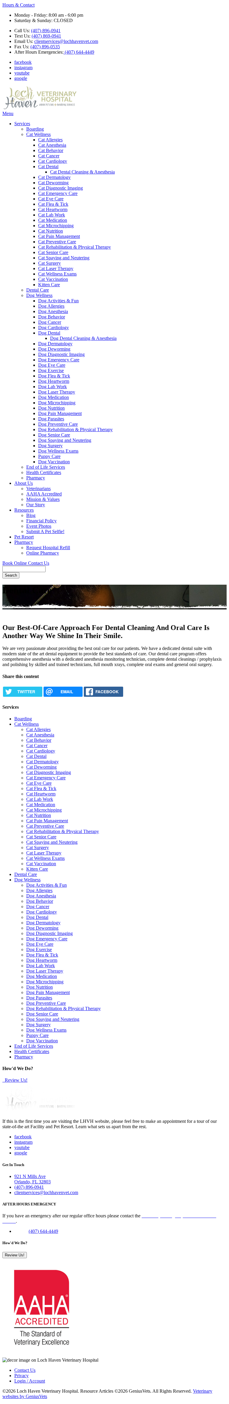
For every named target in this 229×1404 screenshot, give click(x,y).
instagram (23, 67)
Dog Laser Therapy (56, 391)
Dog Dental (49, 332)
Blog (30, 515)
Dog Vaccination (54, 461)
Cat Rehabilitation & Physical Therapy (74, 247)
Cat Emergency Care (58, 193)
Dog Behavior (51, 316)
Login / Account (29, 1380)
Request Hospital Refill (48, 547)
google (20, 78)
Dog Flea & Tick (54, 375)
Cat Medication (52, 220)
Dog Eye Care (51, 365)
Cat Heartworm (52, 209)
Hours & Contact (18, 4)
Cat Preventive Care (57, 241)
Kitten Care (49, 284)
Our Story (35, 504)
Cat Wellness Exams (57, 273)
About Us (23, 483)
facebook (23, 62)
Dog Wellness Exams (58, 450)
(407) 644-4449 (79, 52)
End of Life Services (45, 467)
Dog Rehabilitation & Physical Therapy (75, 429)
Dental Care (37, 289)
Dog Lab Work (52, 386)
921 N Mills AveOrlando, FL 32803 (32, 1179)
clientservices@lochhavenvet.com (66, 41)
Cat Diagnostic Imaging (60, 188)
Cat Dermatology (54, 177)
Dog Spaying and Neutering (64, 440)
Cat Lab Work (51, 214)
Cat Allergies (50, 139)
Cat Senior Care (53, 252)
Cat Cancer (48, 155)
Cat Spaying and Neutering (63, 257)
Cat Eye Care (51, 198)
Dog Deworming (54, 349)
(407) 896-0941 (46, 30)
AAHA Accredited (44, 493)
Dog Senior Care (54, 434)
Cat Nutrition (50, 230)
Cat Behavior (50, 150)
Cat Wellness (38, 134)
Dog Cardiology (53, 327)
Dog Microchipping (56, 402)
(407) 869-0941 (46, 35)
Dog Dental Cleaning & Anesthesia (83, 338)
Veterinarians (38, 488)
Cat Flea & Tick (53, 204)
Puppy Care (49, 456)
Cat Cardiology (52, 161)
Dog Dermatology (55, 343)
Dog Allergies (51, 306)
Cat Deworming (53, 182)
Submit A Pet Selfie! (45, 531)
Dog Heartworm (53, 381)
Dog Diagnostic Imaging (61, 354)
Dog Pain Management (60, 413)
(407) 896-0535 (45, 46)
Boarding (35, 128)
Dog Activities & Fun (58, 300)
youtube (22, 72)
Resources (24, 510)
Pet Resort (24, 536)
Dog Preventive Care (58, 424)
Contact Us (38, 563)
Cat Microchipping (56, 225)
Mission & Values (43, 499)
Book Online (15, 563)
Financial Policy (41, 520)
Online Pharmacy (42, 552)
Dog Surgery (50, 445)
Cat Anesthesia (52, 145)
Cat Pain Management (59, 236)
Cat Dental (48, 166)
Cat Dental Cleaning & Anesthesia (82, 171)
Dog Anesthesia (53, 311)
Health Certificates (43, 472)
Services (22, 123)
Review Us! (15, 1080)
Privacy (21, 1375)
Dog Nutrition (51, 408)
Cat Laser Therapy (55, 268)
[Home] (39, 108)
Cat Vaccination (53, 279)
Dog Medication (53, 397)
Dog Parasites (51, 418)
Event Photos (38, 526)
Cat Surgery (49, 263)
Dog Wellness (39, 295)
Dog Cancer (49, 322)
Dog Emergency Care (58, 359)
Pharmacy (35, 477)
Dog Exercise (51, 370)
